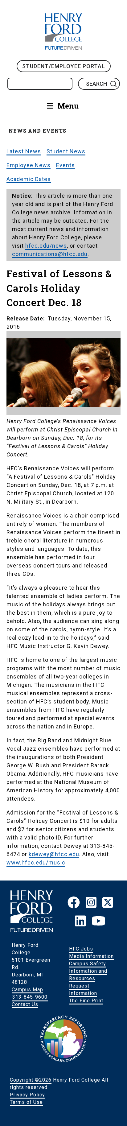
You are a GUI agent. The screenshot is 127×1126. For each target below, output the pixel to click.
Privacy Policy (27, 1095)
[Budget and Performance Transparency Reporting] (63, 1060)
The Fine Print (86, 1001)
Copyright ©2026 (30, 1080)
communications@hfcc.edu (50, 254)
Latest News (23, 151)
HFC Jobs (81, 949)
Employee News (28, 165)
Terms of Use (26, 1102)
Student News (66, 151)
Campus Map (27, 989)
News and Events (37, 130)
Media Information (91, 956)
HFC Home (63, 31)
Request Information (83, 989)
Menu (68, 106)
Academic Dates (28, 179)
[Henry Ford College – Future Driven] (31, 930)
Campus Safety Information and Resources (88, 971)
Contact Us (25, 1004)
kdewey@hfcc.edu (54, 854)
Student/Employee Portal (63, 66)
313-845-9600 (29, 997)
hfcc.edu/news (46, 245)
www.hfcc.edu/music (35, 862)
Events (65, 165)
